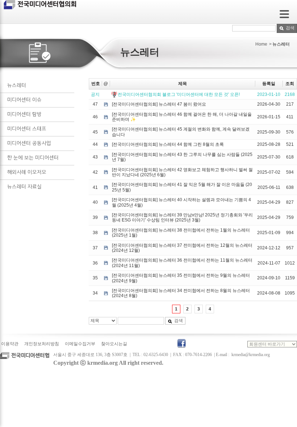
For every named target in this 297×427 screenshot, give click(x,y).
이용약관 (9, 343)
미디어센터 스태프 (26, 129)
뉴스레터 (16, 85)
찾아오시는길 (114, 343)
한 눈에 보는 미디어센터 (33, 158)
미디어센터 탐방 (24, 114)
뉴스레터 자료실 (24, 187)
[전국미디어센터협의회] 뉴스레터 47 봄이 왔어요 (159, 104)
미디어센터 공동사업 (29, 143)
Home (261, 44)
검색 (290, 27)
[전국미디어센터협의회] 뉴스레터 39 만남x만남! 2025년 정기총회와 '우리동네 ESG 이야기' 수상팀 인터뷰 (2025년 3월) (182, 217)
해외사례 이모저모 (26, 172)
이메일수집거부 (80, 343)
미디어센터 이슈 (24, 100)
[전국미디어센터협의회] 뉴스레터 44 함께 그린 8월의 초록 (168, 144)
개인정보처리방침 (41, 343)
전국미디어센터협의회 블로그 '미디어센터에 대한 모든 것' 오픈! (179, 94)
